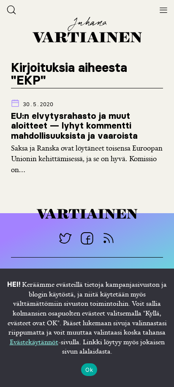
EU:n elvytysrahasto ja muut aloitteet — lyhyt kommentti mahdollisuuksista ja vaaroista (74, 125)
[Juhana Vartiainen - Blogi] (109, 238)
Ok (89, 369)
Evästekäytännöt (34, 341)
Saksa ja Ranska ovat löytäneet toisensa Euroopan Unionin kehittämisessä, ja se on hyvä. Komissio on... (87, 158)
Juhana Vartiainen (87, 29)
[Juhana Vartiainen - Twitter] (65, 238)
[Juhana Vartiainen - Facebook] (87, 238)
